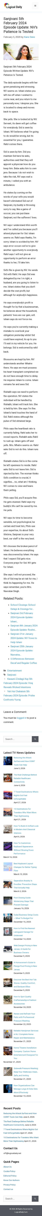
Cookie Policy (9, 1171)
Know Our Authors (11, 1180)
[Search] (35, 739)
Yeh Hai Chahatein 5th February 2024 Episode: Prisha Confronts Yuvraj (19, 695)
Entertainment (14, 670)
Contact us (8, 1189)
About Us (8, 1167)
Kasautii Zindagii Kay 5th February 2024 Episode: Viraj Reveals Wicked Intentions (18, 683)
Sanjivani (11, 674)
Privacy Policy (10, 1185)
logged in (21, 718)
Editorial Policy (10, 1176)
